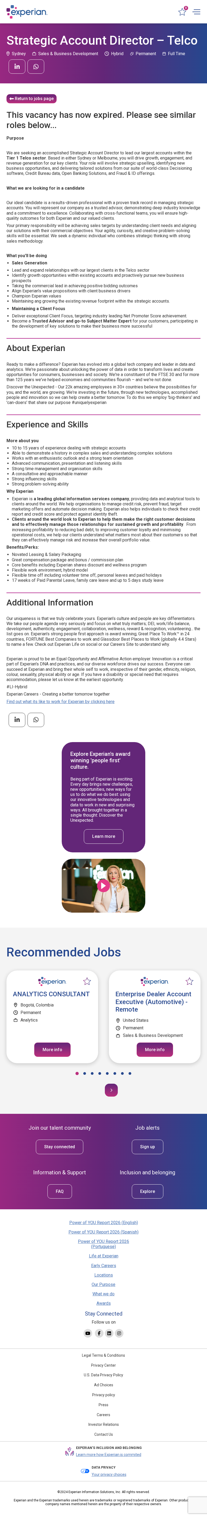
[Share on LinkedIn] (17, 66)
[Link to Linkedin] (109, 1333)
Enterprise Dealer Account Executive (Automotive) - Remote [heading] (153, 1001)
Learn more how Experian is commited (108, 1454)
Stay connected (59, 1146)
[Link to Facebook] (99, 1333)
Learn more (103, 836)
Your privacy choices (109, 1474)
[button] (77, 1073)
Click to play (103, 885)
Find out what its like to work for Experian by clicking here (60, 701)
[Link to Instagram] (119, 1333)
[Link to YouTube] (88, 1333)
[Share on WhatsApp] (35, 66)
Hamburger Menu (196, 12)
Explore (147, 1191)
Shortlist (87, 981)
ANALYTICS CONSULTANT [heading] (51, 994)
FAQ (60, 1191)
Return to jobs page (34, 98)
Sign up (147, 1146)
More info (52, 1049)
